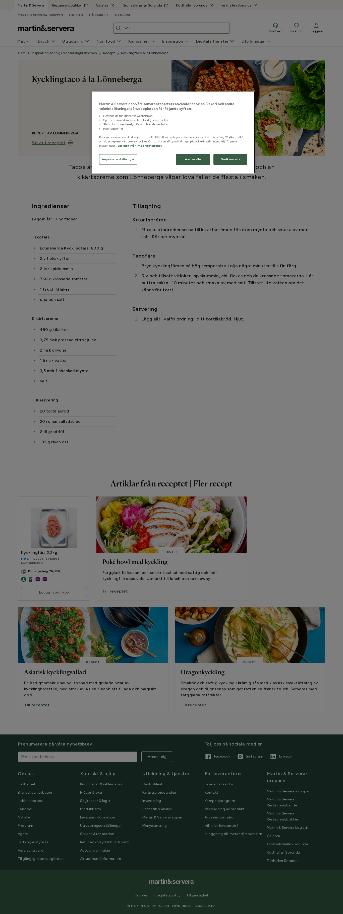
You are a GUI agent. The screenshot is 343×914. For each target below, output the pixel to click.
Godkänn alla (230, 159)
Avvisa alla (193, 159)
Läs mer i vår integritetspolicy (140, 145)
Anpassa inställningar (118, 159)
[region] (173, 133)
